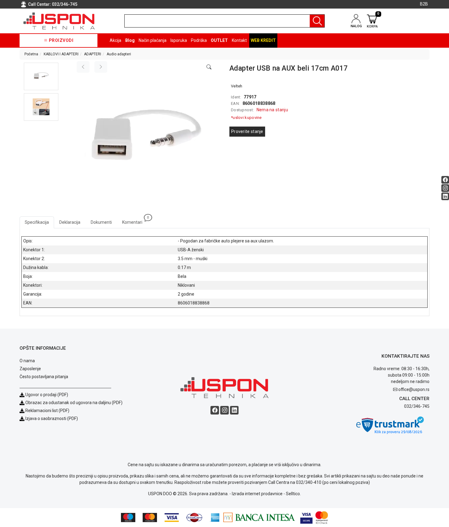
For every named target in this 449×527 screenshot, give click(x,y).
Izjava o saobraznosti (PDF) (51, 418)
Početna (31, 54)
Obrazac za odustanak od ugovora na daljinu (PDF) (73, 402)
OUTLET (219, 40)
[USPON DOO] (59, 21)
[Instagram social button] (445, 188)
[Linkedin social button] (445, 196)
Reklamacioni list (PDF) (46, 410)
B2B (424, 4)
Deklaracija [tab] (69, 222)
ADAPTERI (92, 54)
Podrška (199, 40)
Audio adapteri (119, 54)
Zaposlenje (30, 368)
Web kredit (263, 40)
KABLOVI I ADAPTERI (61, 54)
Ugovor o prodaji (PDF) (46, 394)
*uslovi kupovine (246, 117)
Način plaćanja (152, 40)
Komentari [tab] (135, 220)
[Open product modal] (209, 67)
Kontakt (239, 40)
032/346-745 (64, 4)
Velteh (237, 86)
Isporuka (178, 40)
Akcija (115, 40)
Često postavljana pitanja (44, 376)
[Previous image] (83, 67)
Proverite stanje (247, 131)
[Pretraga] (317, 21)
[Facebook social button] (445, 180)
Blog (130, 40)
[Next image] (100, 67)
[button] (41, 76)
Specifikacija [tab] (37, 222)
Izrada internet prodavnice (257, 493)
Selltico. (293, 493)
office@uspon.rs (413, 389)
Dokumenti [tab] (101, 222)
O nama (27, 360)
